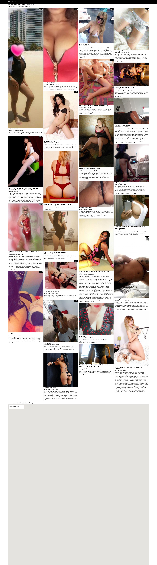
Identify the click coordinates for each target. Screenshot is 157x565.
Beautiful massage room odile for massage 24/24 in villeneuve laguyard (130, 227)
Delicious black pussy (85, 207)
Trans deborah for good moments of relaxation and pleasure (24, 252)
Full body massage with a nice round (126, 183)
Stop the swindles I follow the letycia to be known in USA (95, 272)
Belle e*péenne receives (122, 299)
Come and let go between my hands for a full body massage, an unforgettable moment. (94, 365)
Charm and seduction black (123, 125)
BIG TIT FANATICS (12, 1)
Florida (23, 4)
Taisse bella (47, 343)
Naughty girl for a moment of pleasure (55, 252)
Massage (82, 336)
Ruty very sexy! (13, 129)
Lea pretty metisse (49, 82)
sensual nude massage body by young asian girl (93, 105)
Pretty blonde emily (85, 44)
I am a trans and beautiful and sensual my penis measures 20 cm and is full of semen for (23, 189)
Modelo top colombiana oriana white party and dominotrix (129, 367)
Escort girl (12, 333)
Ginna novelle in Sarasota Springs (89, 168)
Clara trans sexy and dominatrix (124, 87)
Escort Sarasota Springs (51, 292)
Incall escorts (11, 4)
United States (18, 4)
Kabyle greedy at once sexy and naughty (127, 51)
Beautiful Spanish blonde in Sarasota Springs (57, 204)
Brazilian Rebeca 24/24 (51, 387)
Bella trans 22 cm (49, 141)
